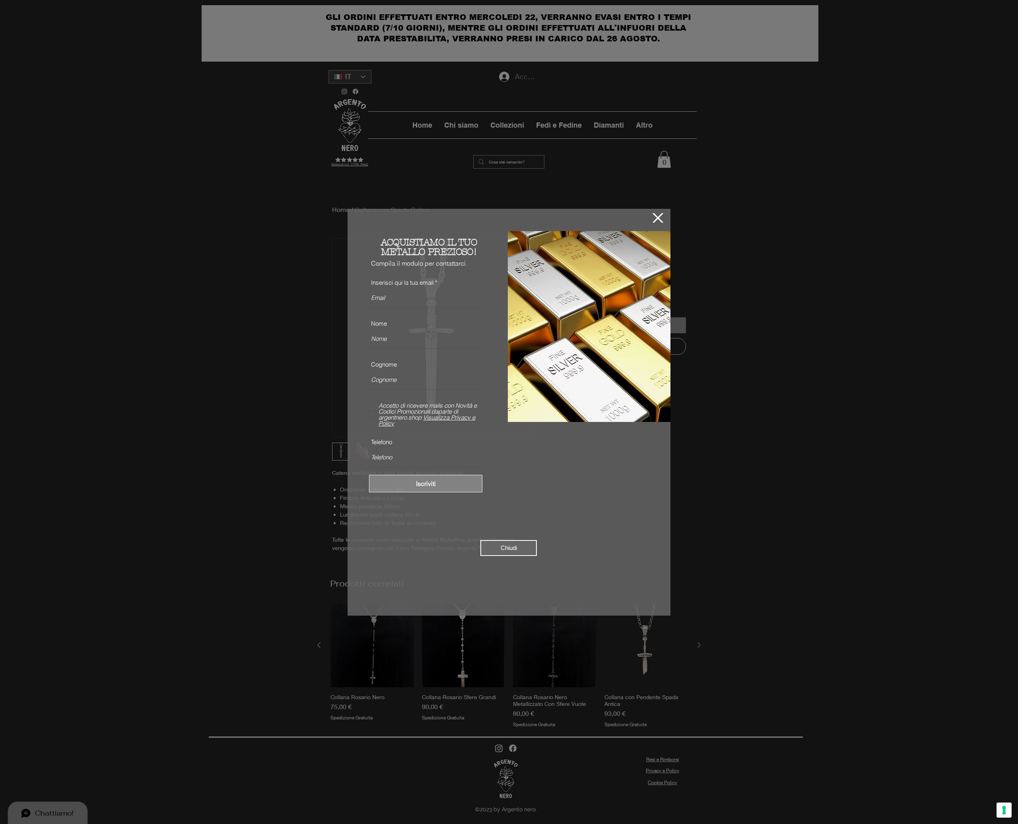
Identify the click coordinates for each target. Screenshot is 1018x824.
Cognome (384, 364)
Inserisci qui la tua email (402, 283)
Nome (379, 323)
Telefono (381, 442)
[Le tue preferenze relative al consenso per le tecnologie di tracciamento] (1004, 810)
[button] (658, 218)
